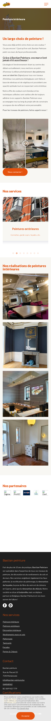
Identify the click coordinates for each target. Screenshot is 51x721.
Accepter (25, 716)
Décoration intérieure (12, 630)
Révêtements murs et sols (14, 634)
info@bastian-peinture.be (13, 680)
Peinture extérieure (11, 626)
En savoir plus (23, 708)
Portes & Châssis (10, 651)
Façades (6, 647)
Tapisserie (7, 643)
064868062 (8, 684)
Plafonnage (7, 639)
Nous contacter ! (15, 172)
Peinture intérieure (11, 622)
